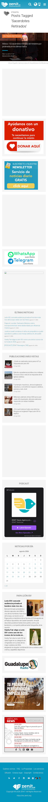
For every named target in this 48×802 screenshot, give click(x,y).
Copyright (27, 773)
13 (24, 568)
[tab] (14, 720)
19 (18, 572)
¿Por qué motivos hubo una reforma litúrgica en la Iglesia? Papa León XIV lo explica (27, 411)
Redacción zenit (8, 56)
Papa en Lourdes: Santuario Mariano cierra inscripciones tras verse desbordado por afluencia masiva (22, 325)
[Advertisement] (24, 92)
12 (18, 568)
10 (7, 568)
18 (13, 572)
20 (24, 572)
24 (7, 577)
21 (29, 572)
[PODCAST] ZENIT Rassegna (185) (16, 345)
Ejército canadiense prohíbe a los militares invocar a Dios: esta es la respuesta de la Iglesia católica (28, 375)
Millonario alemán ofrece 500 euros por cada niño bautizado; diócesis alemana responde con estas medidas (27, 399)
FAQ (18, 769)
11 (13, 568)
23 (41, 572)
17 (7, 572)
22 (35, 572)
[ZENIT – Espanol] (13, 4)
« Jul (5, 586)
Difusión (8, 773)
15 (35, 568)
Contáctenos (38, 773)
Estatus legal (17, 773)
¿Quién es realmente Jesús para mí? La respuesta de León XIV (27, 362)
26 (18, 577)
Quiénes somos (9, 769)
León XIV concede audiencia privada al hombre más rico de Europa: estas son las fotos (13, 606)
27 (24, 577)
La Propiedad (27, 769)
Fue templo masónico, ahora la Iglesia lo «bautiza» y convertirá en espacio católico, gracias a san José (28, 387)
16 (41, 568)
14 (29, 568)
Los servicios (39, 769)
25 (13, 577)
